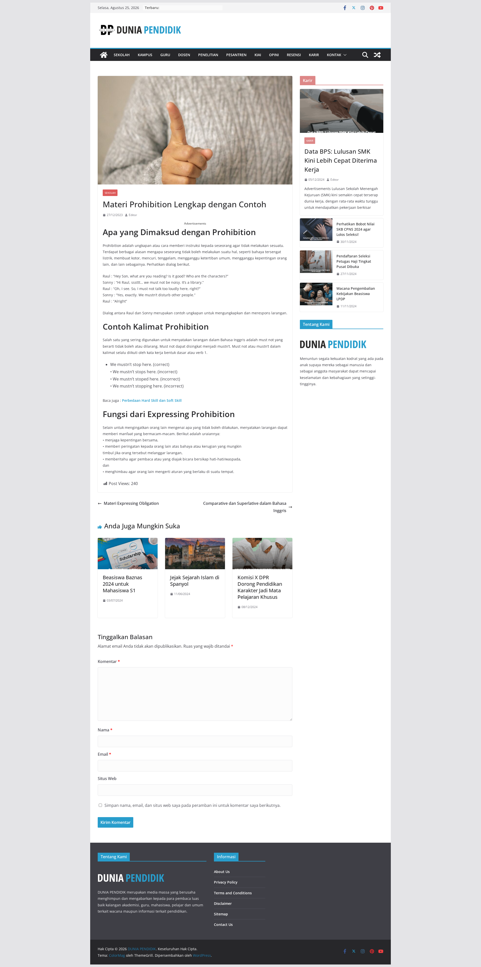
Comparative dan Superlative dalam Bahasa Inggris (244, 507)
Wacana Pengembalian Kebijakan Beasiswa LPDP (355, 293)
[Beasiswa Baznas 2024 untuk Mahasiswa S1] (128, 541)
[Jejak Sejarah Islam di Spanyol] (195, 541)
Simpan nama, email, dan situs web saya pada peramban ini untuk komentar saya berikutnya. (192, 805)
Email (104, 754)
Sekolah (122, 54)
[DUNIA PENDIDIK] (104, 55)
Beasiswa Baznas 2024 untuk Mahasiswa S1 (122, 584)
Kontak (334, 54)
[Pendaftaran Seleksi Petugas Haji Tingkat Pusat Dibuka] (316, 265)
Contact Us (223, 924)
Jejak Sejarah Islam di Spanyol (194, 580)
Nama (105, 730)
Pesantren (236, 54)
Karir (314, 54)
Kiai (258, 54)
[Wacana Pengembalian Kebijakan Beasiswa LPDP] (316, 297)
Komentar (109, 661)
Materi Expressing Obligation (131, 503)
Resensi (294, 54)
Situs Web (107, 778)
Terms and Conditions (233, 893)
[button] (344, 54)
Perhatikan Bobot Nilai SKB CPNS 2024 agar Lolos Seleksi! (355, 229)
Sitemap (221, 914)
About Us (222, 871)
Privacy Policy (225, 882)
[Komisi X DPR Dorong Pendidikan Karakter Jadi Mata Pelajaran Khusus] (262, 541)
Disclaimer (223, 903)
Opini (274, 54)
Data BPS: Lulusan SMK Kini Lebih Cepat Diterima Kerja (340, 160)
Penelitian (208, 54)
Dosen (184, 54)
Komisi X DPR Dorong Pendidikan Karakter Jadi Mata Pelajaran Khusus (259, 587)
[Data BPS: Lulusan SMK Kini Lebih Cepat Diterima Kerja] (341, 111)
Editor (133, 215)
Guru (165, 54)
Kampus (145, 54)
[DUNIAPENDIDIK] (131, 869)
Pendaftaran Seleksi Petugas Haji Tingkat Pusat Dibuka (353, 261)
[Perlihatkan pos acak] (377, 55)
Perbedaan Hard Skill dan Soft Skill (152, 400)
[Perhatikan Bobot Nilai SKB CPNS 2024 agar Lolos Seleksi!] (316, 233)
